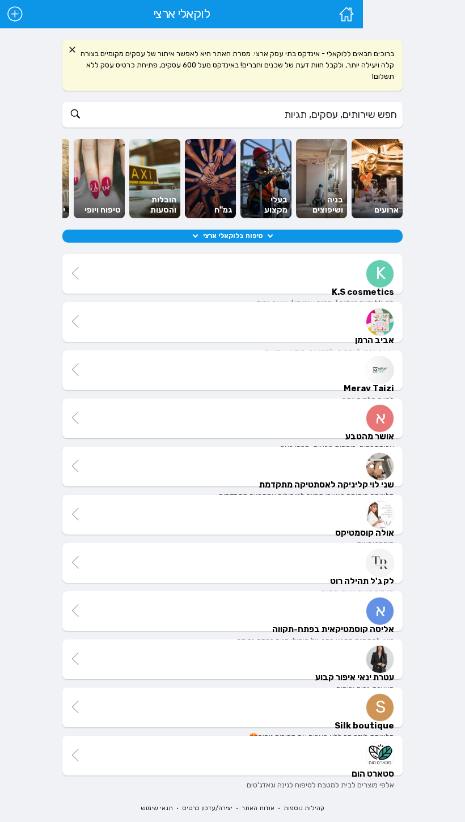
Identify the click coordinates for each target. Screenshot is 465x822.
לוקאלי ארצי (181, 14)
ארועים (386, 210)
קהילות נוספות (304, 808)
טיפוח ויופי (102, 210)
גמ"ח (223, 210)
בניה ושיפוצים (327, 205)
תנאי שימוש (157, 808)
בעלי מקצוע (276, 205)
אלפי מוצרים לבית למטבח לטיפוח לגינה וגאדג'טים (320, 785)
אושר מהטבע (369, 436)
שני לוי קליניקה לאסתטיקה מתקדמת (326, 485)
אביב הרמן (374, 340)
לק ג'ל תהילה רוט (362, 581)
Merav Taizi (369, 388)
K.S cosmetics (363, 292)
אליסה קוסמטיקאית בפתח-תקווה (333, 629)
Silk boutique (364, 726)
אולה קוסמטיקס (364, 533)
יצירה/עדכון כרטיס (207, 808)
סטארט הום (373, 774)
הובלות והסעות (163, 205)
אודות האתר (258, 808)
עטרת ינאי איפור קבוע (354, 677)
